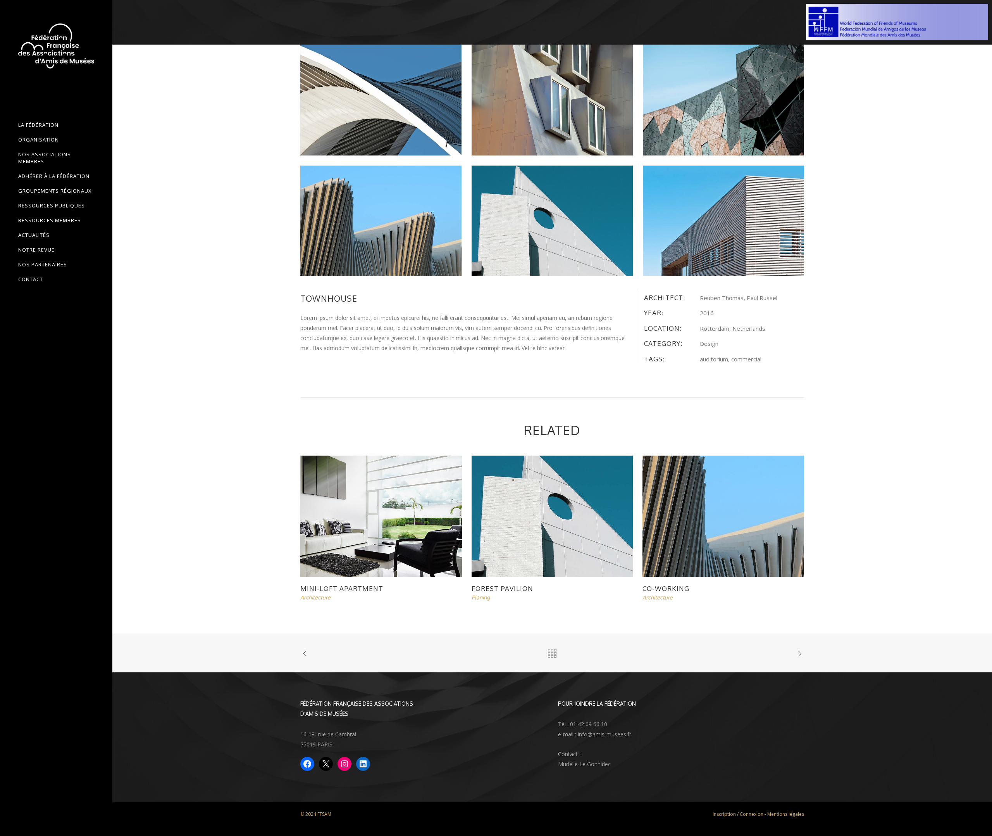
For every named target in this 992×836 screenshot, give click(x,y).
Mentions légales (785, 814)
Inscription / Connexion (738, 814)
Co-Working (665, 588)
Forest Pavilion (502, 588)
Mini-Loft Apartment (341, 588)
